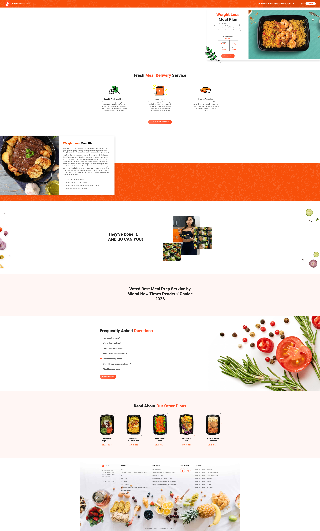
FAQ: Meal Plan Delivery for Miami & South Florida (134, 472)
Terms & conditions (126, 490)
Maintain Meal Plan (157, 475)
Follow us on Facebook (182, 471)
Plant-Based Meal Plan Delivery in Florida (164, 481)
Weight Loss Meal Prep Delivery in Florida (163, 472)
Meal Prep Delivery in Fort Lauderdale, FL (206, 472)
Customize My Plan (108, 377)
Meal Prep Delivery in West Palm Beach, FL (206, 475)
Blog (122, 475)
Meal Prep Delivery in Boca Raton (204, 487)
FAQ (294, 4)
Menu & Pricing (273, 4)
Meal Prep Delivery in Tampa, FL (203, 481)
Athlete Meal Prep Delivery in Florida (162, 478)
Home (255, 4)
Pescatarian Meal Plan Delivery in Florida (164, 484)
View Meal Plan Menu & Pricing (160, 122)
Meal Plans (262, 4)
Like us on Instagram (188, 471)
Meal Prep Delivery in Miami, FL (203, 469)
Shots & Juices (285, 4)
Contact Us (124, 478)
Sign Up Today (228, 56)
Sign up (310, 4)
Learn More (106, 445)
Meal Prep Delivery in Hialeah (203, 484)
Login (302, 4)
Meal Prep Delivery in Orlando (203, 478)
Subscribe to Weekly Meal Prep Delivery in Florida (134, 487)
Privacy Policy (124, 493)
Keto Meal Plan (156, 469)
